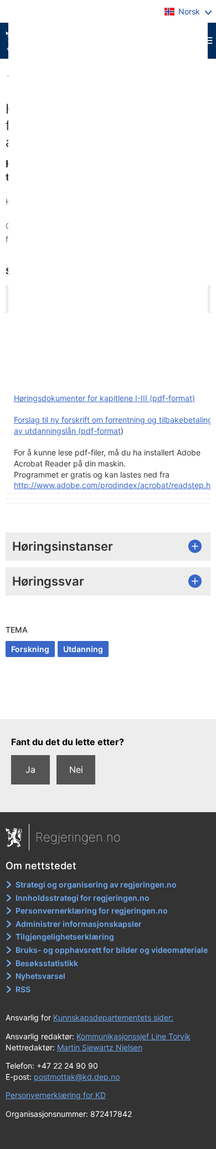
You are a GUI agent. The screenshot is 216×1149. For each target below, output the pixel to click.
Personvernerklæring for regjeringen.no (92, 910)
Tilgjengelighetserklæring (65, 936)
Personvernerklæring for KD (56, 1095)
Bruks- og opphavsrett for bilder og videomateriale (112, 950)
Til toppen (108, 702)
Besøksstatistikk (47, 963)
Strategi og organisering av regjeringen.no (96, 884)
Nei (76, 769)
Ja (30, 769)
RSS (23, 989)
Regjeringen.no (78, 837)
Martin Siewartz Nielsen (99, 1047)
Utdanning (83, 649)
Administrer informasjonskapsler (79, 924)
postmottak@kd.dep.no (77, 1076)
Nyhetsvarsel (40, 976)
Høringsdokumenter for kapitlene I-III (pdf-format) (104, 398)
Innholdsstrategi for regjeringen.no (83, 897)
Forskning (30, 649)
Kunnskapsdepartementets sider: (113, 1017)
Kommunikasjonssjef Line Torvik (133, 1036)
